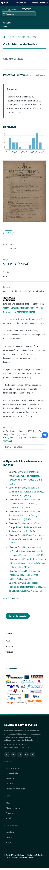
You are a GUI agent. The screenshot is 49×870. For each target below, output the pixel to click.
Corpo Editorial (12, 773)
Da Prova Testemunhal (34, 535)
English (9, 641)
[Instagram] (7, 754)
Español (9, 646)
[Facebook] (32, 754)
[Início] (4, 37)
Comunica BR (21, 3)
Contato (9, 784)
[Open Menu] (3, 9)
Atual (8, 803)
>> (18, 598)
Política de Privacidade (15, 789)
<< (4, 598)
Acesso (6, 26)
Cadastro (7, 23)
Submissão (10, 778)
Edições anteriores (13, 808)
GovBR (4, 3)
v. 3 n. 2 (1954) (23, 37)
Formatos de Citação (14, 447)
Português (10, 652)
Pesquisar (10, 14)
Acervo (11, 37)
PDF (9, 233)
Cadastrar (10, 837)
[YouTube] (26, 754)
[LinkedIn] (19, 754)
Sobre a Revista (12, 768)
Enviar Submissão (17, 616)
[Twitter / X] (13, 754)
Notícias (9, 818)
